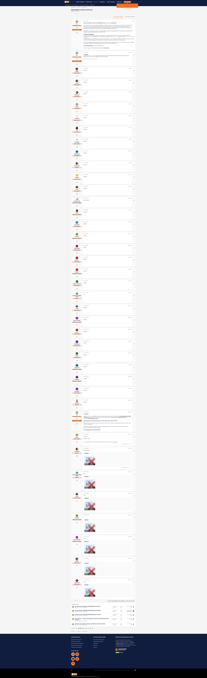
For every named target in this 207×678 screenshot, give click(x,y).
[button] (105, 2)
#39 (130, 558)
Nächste (76, 13)
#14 (130, 198)
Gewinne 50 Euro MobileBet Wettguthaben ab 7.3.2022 (87, 606)
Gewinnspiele (84, 607)
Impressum (95, 643)
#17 (130, 233)
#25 (130, 329)
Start (132, 670)
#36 (130, 493)
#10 (130, 151)
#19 (130, 257)
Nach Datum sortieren (118, 16)
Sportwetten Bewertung (98, 639)
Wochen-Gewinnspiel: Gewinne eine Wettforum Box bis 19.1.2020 (90, 623)
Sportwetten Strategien (76, 647)
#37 (130, 515)
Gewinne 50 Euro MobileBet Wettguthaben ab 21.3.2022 (88, 610)
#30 (130, 388)
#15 (130, 210)
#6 (130, 103)
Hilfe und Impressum (126, 670)
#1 (134, 21)
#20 (130, 269)
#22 (130, 292)
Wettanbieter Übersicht (76, 639)
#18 (130, 245)
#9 (130, 139)
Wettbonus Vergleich (75, 641)
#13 (130, 186)
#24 (130, 317)
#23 (130, 305)
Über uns (95, 645)
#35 (130, 471)
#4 (130, 80)
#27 (130, 352)
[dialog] (127, 6)
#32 (130, 412)
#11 (130, 162)
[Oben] (133, 670)
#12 (130, 174)
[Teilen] (133, 21)
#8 (130, 127)
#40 (130, 580)
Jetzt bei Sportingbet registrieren (90, 58)
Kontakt (95, 647)
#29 (130, 376)
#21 (130, 280)
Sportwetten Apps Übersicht (77, 643)
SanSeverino (129, 611)
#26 (130, 341)
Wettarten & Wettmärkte (76, 645)
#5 (130, 92)
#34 (130, 448)
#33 (130, 434)
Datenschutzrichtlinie (98, 641)
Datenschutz (119, 670)
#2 (130, 52)
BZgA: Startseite (120, 643)
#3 (130, 68)
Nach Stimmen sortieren (130, 16)
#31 (130, 400)
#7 (130, 115)
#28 (130, 364)
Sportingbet (107, 22)
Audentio (98, 676)
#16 (130, 221)
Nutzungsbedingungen (111, 670)
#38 (130, 536)
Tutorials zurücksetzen (102, 670)
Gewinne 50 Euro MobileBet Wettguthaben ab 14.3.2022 (88, 614)
